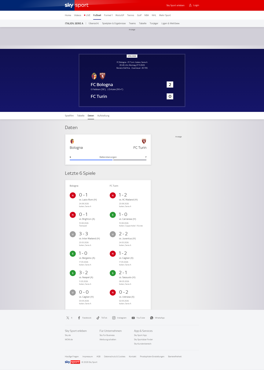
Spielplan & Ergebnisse (114, 23)
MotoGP (120, 15)
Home (68, 15)
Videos (77, 15)
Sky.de (68, 335)
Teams (132, 23)
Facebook (86, 318)
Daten (91, 115)
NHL (154, 15)
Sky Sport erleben (175, 5)
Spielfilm (69, 115)
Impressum (87, 356)
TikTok (104, 318)
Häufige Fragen (72, 356)
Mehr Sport (165, 15)
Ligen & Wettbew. (171, 23)
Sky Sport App (140, 335)
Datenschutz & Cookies (114, 356)
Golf (139, 15)
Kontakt (132, 356)
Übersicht (94, 23)
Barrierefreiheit (175, 356)
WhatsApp (160, 318)
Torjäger (154, 23)
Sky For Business (107, 335)
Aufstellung (103, 115)
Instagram (122, 318)
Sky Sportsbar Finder (143, 339)
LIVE (88, 15)
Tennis (130, 15)
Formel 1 (108, 15)
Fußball (97, 15)
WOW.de (69, 339)
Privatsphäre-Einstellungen (152, 356)
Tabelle (142, 23)
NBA (146, 15)
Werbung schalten (108, 339)
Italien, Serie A (74, 23)
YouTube (141, 318)
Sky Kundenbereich (142, 344)
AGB (98, 356)
